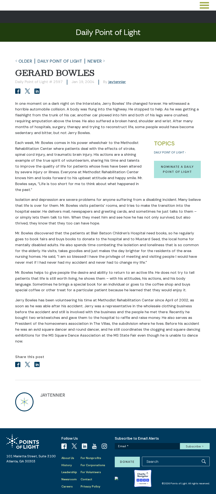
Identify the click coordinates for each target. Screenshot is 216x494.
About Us (67, 458)
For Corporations (93, 465)
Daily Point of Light (60, 61)
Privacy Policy (90, 486)
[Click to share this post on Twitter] (28, 91)
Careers (67, 486)
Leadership (69, 472)
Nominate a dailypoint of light (177, 169)
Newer (95, 61)
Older (25, 61)
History (66, 465)
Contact (86, 479)
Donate (127, 462)
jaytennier (117, 81)
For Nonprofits (91, 458)
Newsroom (69, 479)
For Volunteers (91, 472)
